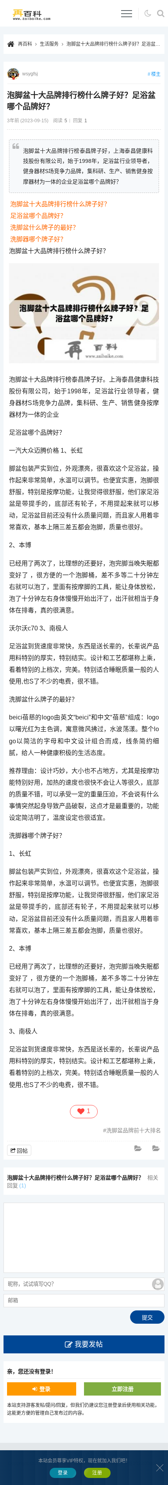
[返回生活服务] (138, 1149)
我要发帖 (89, 1344)
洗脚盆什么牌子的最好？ (44, 227)
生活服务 (49, 44)
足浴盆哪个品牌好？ (38, 215)
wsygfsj (30, 74)
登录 (44, 1389)
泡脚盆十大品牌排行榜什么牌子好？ (60, 204)
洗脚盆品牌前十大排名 (133, 1130)
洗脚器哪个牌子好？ (38, 239)
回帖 (22, 1151)
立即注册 (123, 1389)
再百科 (25, 44)
